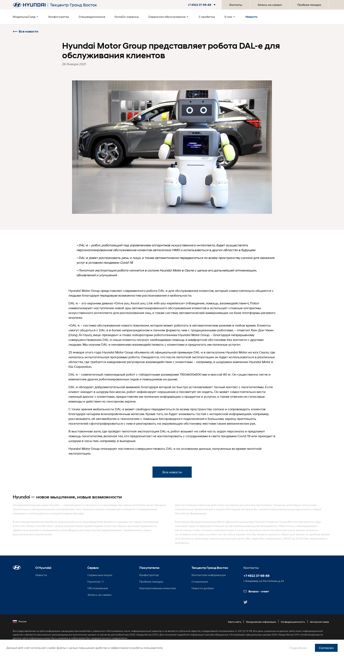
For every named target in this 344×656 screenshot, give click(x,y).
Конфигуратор (58, 16)
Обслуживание (97, 588)
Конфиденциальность (293, 621)
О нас (228, 16)
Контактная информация (209, 575)
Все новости (28, 31)
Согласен (326, 648)
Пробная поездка (309, 4)
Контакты (235, 4)
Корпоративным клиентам (157, 588)
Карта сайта (234, 621)
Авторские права (319, 621)
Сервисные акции (99, 575)
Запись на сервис (270, 4)
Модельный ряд (24, 16)
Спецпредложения (92, 16)
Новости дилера (203, 588)
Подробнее (298, 648)
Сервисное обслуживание (167, 16)
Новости (251, 16)
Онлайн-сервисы (126, 16)
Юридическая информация (261, 621)
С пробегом (207, 16)
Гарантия (93, 581)
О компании (200, 581)
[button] (200, 5)
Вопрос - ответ (258, 591)
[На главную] (29, 5)
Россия (22, 621)
